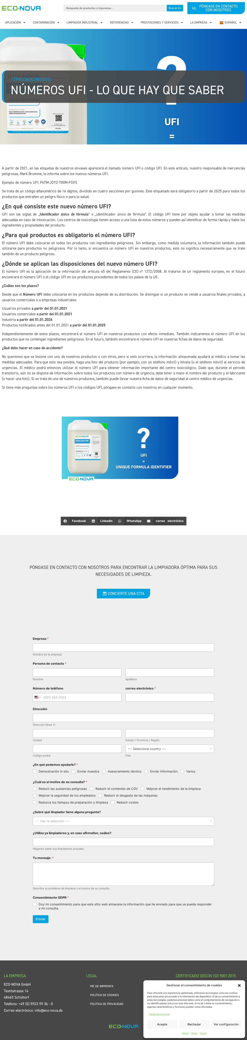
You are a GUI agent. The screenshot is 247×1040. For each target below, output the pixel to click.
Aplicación (13, 22)
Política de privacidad (106, 1004)
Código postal (41, 755)
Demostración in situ (54, 771)
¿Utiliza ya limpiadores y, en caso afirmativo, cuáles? (72, 833)
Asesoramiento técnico (124, 771)
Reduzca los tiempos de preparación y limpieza (73, 802)
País (128, 755)
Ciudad (37, 740)
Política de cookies (104, 995)
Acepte (162, 1024)
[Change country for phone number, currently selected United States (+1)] (37, 697)
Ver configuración (226, 1024)
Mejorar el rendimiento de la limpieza (173, 789)
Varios (190, 771)
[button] (239, 985)
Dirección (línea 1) (44, 724)
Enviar (41, 919)
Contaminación (44, 22)
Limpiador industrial (82, 22)
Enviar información (164, 771)
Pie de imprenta (101, 986)
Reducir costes (127, 802)
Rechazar (194, 1024)
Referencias (119, 22)
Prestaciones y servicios (159, 22)
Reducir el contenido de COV (117, 789)
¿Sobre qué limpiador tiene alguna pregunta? (67, 812)
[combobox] (123, 821)
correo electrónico (140, 688)
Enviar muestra (88, 771)
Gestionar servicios (159, 1014)
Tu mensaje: (43, 858)
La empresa (198, 22)
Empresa (41, 639)
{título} (185, 1033)
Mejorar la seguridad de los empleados (67, 795)
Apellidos (131, 679)
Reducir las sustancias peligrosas (63, 789)
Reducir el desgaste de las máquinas (130, 795)
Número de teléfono (48, 688)
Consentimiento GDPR (51, 897)
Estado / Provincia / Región (142, 740)
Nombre (38, 679)
